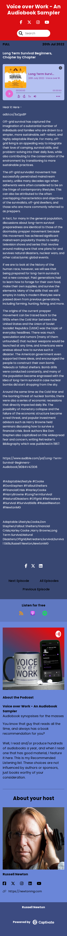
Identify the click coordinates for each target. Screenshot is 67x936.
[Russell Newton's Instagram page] (24, 883)
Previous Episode (36, 589)
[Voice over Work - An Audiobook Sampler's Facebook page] (21, 22)
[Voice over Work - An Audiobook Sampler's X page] (27, 22)
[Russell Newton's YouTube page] (41, 883)
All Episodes (49, 580)
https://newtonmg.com (25, 891)
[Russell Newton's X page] (15, 883)
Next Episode (19, 580)
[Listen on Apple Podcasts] (33, 613)
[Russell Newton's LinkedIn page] (32, 883)
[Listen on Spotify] (44, 613)
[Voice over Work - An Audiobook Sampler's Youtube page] (44, 22)
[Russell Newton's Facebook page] (6, 883)
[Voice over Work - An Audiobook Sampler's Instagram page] (36, 22)
